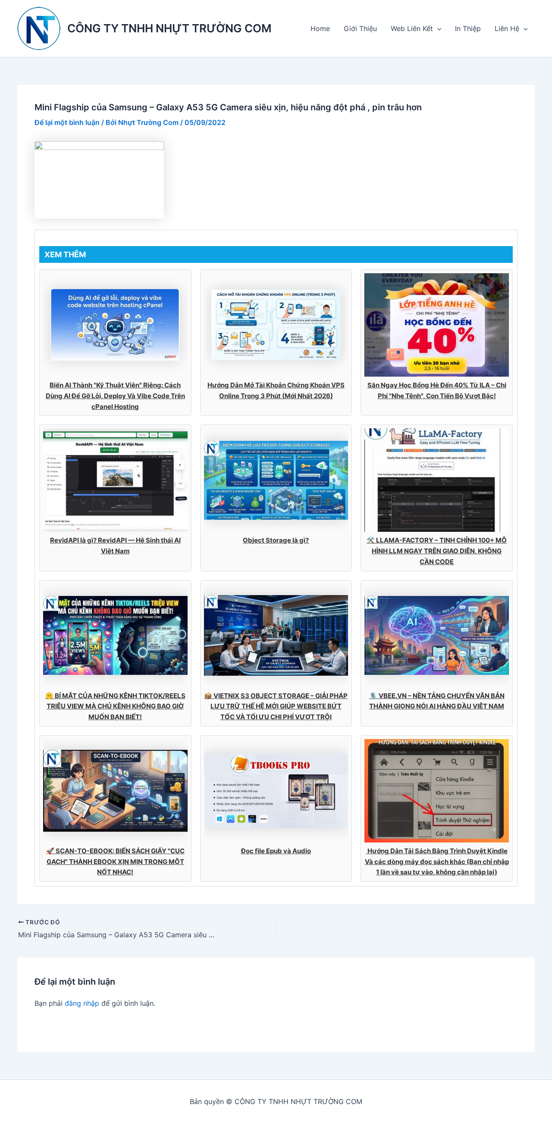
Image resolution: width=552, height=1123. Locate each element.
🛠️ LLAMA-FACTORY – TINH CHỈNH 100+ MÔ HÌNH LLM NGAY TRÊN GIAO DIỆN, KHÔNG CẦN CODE (437, 551)
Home (320, 28)
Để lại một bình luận (67, 122)
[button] (437, 28)
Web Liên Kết (412, 28)
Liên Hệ (507, 28)
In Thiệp (468, 28)
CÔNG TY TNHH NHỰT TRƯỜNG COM (169, 28)
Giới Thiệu (360, 28)
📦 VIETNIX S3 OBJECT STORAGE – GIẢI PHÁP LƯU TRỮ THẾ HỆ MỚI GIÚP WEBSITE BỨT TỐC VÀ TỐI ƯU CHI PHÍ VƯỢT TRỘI (276, 706)
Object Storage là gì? (276, 540)
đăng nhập (82, 1003)
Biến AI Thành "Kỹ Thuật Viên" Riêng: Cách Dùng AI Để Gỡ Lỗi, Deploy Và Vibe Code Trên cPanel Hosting (115, 396)
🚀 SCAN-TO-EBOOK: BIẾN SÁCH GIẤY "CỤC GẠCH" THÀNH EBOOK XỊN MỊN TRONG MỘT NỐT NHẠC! (115, 862)
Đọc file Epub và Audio (276, 851)
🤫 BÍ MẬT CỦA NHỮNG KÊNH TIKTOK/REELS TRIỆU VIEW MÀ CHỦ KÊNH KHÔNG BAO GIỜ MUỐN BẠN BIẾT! (115, 706)
